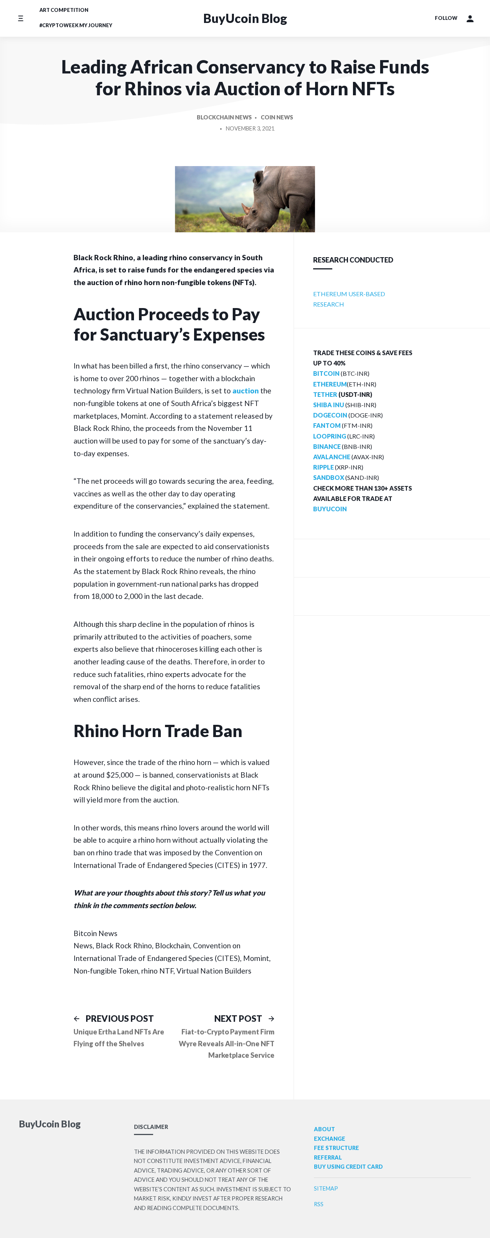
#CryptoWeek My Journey (75, 25)
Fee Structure (336, 1148)
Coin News (277, 117)
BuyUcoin (330, 508)
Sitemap (326, 1188)
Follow (446, 18)
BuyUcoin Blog (245, 18)
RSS (318, 1204)
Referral (328, 1157)
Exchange (329, 1138)
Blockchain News (224, 117)
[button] (470, 18)
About (324, 1129)
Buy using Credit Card (348, 1166)
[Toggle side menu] (20, 18)
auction (245, 390)
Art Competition (63, 10)
